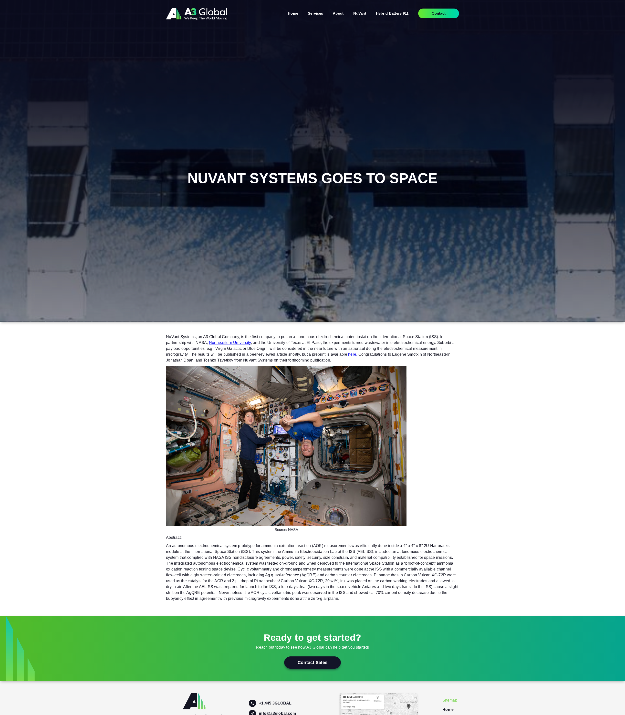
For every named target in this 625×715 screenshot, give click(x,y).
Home (293, 13)
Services (315, 13)
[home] (196, 13)
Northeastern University (230, 343)
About (338, 13)
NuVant (359, 13)
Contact (439, 13)
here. (352, 354)
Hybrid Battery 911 (392, 13)
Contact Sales (312, 662)
